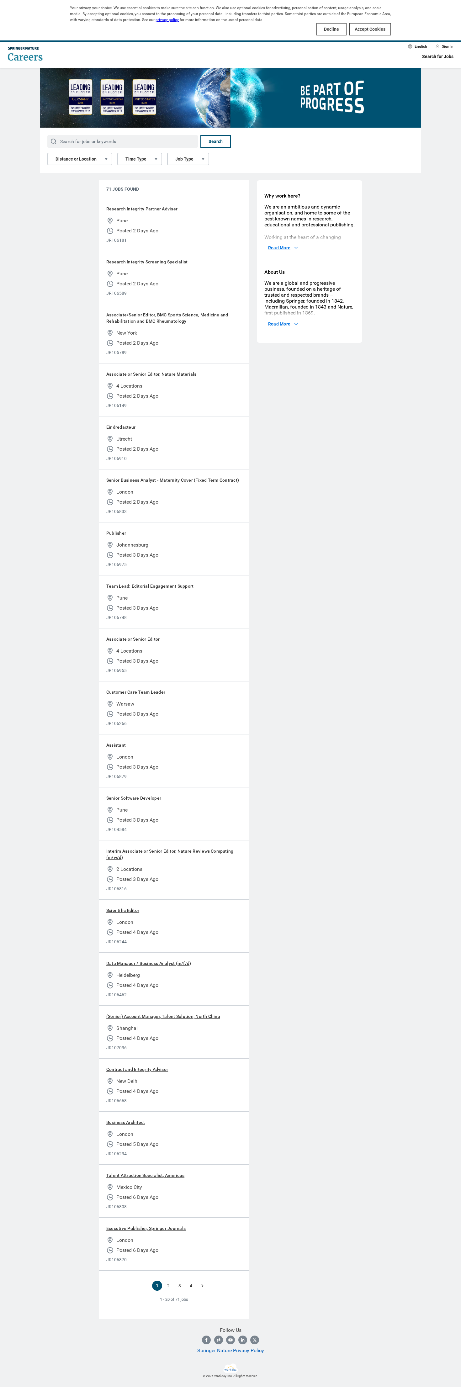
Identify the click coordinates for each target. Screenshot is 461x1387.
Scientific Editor (122, 910)
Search (216, 141)
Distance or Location (76, 158)
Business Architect (125, 1122)
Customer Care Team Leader (135, 692)
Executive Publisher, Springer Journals (146, 1228)
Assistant (116, 745)
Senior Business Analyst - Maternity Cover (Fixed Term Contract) (172, 480)
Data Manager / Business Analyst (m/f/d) (148, 963)
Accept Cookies (370, 29)
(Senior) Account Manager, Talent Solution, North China (163, 1016)
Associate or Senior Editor (133, 639)
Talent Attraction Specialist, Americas (145, 1175)
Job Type (184, 158)
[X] (254, 1340)
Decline (331, 29)
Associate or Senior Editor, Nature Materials (151, 374)
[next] (202, 1286)
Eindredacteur (120, 427)
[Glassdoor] (218, 1340)
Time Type (135, 158)
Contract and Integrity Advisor (137, 1069)
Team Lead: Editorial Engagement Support (149, 586)
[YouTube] (230, 1340)
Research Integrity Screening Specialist (147, 261)
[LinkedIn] (242, 1340)
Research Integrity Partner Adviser (142, 208)
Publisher (116, 533)
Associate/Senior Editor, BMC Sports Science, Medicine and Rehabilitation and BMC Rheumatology (167, 318)
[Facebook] (206, 1340)
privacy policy (167, 20)
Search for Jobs (437, 56)
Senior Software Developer (133, 798)
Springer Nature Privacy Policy (230, 1350)
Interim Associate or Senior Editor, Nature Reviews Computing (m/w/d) (169, 854)
